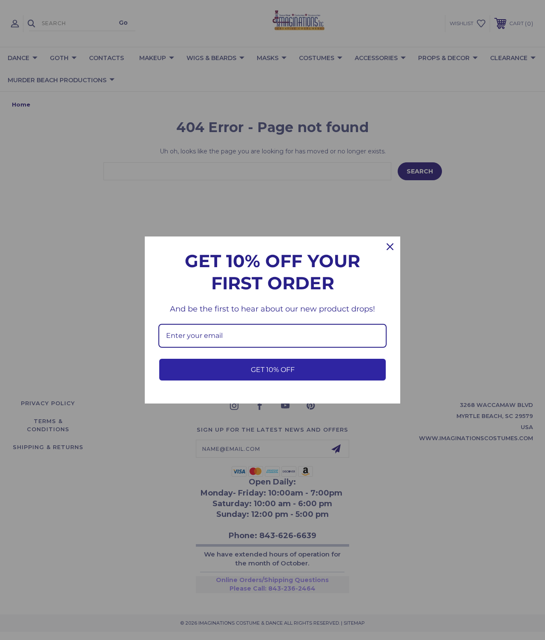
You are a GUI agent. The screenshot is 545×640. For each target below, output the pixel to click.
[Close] (390, 246)
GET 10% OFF (273, 370)
